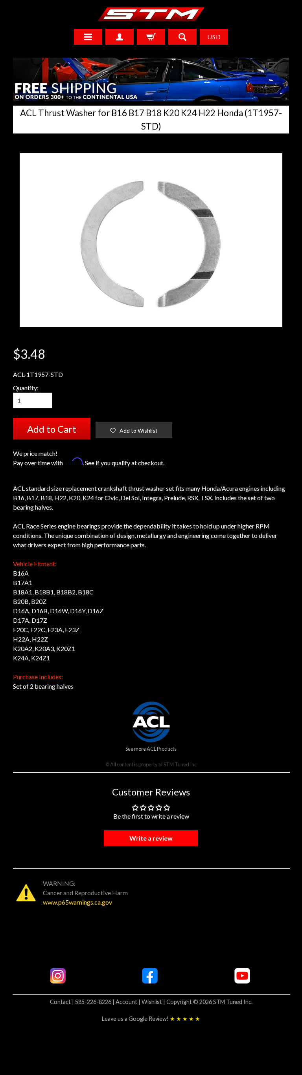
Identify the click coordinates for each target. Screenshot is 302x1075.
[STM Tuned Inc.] (151, 14)
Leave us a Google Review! (151, 1018)
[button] (134, 430)
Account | (129, 1001)
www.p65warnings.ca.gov (77, 902)
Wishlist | (154, 1001)
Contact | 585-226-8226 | (83, 1001)
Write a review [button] (151, 838)
